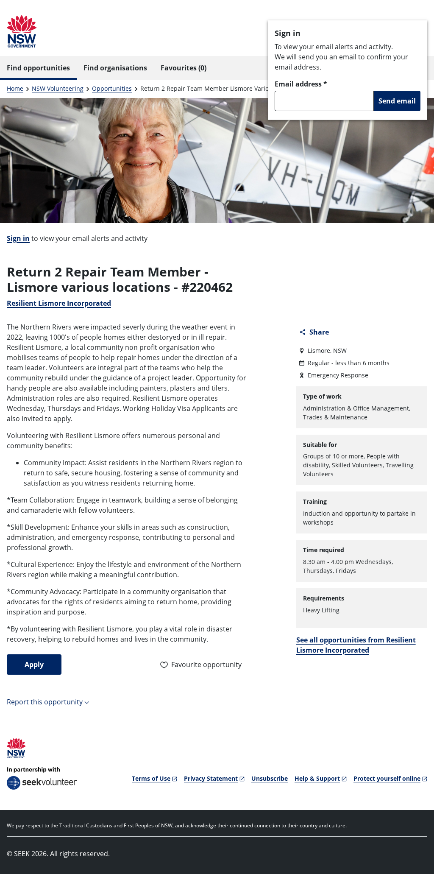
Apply (34, 664)
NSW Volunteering (57, 88)
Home (15, 88)
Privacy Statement (211, 778)
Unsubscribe (269, 778)
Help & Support (317, 778)
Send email (397, 101)
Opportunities (112, 88)
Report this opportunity (45, 701)
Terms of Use (151, 778)
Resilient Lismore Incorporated (59, 303)
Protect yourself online (386, 778)
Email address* (301, 84)
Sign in (18, 238)
